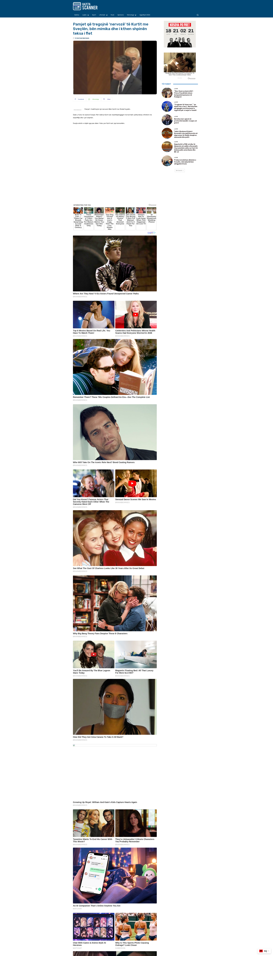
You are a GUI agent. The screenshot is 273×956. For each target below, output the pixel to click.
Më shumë (179, 170)
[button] (197, 14)
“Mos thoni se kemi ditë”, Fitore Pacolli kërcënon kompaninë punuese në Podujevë (183, 94)
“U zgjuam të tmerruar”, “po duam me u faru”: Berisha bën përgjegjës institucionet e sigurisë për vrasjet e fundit (185, 107)
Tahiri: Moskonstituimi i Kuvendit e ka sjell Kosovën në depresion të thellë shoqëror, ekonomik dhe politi (185, 134)
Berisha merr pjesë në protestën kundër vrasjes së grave (185, 121)
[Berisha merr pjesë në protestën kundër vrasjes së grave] (167, 119)
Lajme (176, 88)
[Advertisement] (115, 199)
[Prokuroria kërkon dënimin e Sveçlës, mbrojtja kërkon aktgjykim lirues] (167, 160)
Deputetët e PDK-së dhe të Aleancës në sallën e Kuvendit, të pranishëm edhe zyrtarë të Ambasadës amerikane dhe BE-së (186, 148)
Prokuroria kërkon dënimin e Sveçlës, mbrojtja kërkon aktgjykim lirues (185, 162)
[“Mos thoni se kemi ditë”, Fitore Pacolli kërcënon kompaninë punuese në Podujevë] (167, 93)
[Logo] (89, 6)
